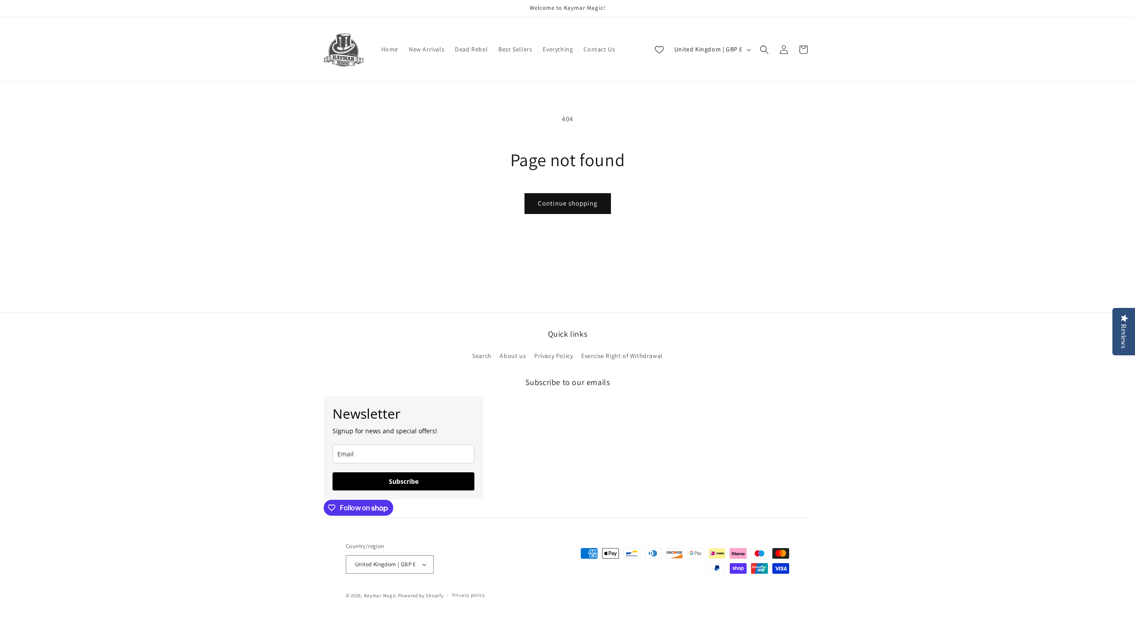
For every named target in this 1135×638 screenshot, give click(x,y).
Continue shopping (568, 203)
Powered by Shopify (421, 595)
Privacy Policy (553, 356)
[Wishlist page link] (659, 49)
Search (482, 356)
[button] (764, 49)
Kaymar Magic (380, 595)
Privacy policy (468, 595)
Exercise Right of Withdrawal (622, 356)
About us (513, 356)
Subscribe (404, 481)
